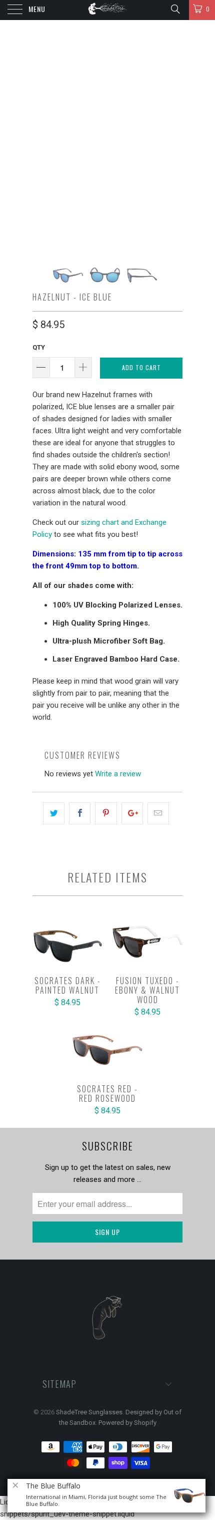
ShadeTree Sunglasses (89, 1412)
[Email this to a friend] (158, 813)
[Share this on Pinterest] (105, 813)
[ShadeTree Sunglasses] (108, 10)
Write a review (118, 773)
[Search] (175, 9)
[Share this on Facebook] (79, 813)
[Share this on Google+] (132, 813)
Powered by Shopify (127, 1422)
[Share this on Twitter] (53, 813)
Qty (38, 347)
